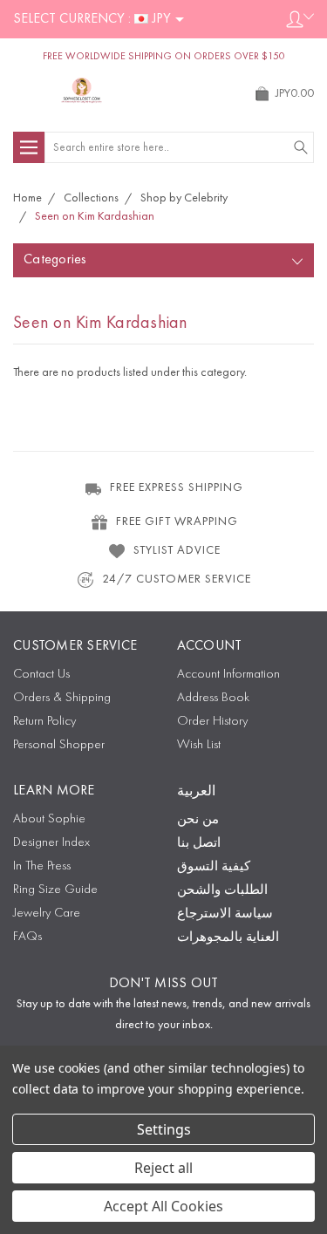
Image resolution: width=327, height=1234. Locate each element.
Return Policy (44, 721)
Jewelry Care (46, 913)
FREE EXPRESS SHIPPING (176, 487)
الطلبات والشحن (222, 890)
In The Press (42, 866)
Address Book (213, 698)
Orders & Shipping (62, 698)
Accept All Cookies (163, 1206)
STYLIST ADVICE (177, 550)
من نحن (198, 820)
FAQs (27, 937)
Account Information (228, 674)
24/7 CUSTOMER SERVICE (176, 579)
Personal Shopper (59, 745)
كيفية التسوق (213, 867)
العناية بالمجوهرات (228, 937)
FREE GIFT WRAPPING (177, 521)
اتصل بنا (199, 843)
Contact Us (41, 674)
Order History (212, 721)
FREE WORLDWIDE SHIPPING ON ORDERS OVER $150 (164, 56)
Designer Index (51, 842)
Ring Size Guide (55, 890)
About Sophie (49, 819)
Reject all (163, 1167)
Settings (164, 1129)
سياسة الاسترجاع (225, 914)
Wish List (199, 745)
